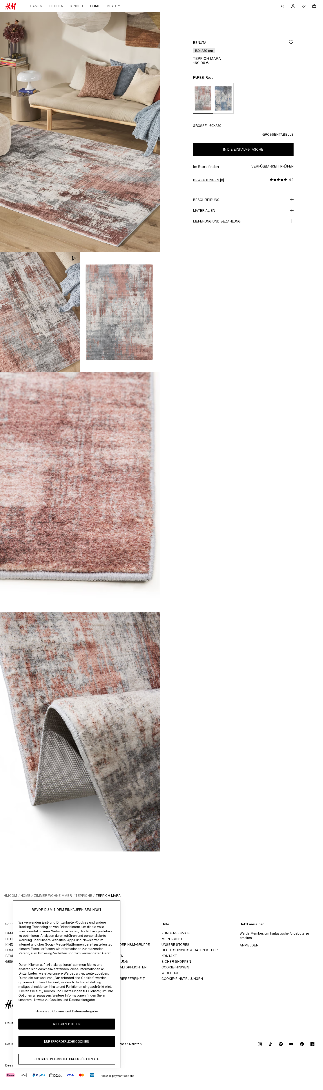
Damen (36, 6)
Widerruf (170, 973)
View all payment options (117, 1075)
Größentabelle (278, 134)
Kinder (76, 6)
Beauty (113, 6)
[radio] (203, 98)
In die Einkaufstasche (243, 149)
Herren (56, 6)
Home (95, 6)
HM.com (10, 895)
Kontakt (169, 956)
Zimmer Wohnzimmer (53, 895)
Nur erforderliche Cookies (66, 1041)
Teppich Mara (108, 895)
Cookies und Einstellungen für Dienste (66, 1059)
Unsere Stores (175, 944)
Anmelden (249, 945)
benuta (199, 42)
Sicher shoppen (176, 961)
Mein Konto (172, 939)
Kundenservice (176, 933)
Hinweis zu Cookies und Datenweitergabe (66, 1011)
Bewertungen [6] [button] (208, 180)
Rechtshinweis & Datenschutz (190, 950)
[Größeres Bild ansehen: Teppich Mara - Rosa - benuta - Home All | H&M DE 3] (120, 312)
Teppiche (83, 895)
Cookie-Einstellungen (182, 979)
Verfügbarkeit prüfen (272, 166)
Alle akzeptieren (66, 1024)
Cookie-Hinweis (175, 967)
